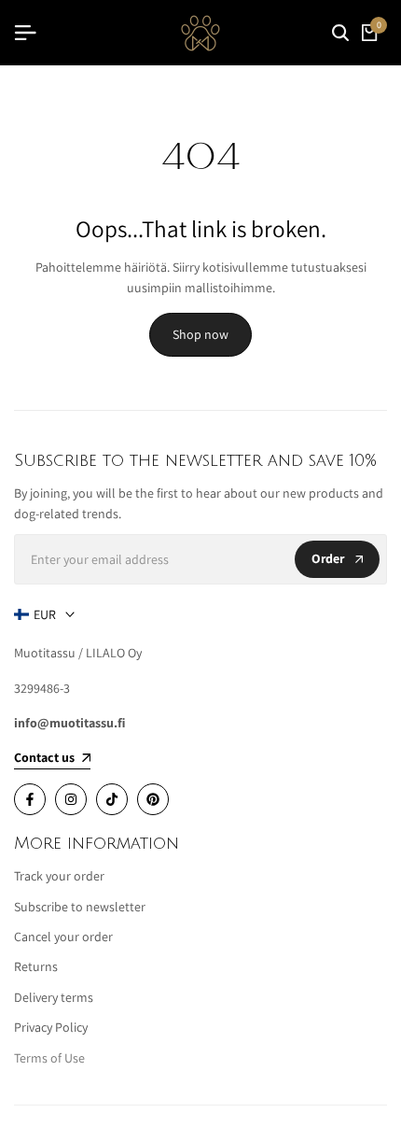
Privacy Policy (51, 1027)
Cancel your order (63, 936)
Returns (36, 966)
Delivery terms (53, 997)
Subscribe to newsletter (79, 906)
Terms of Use (49, 1058)
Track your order (59, 875)
